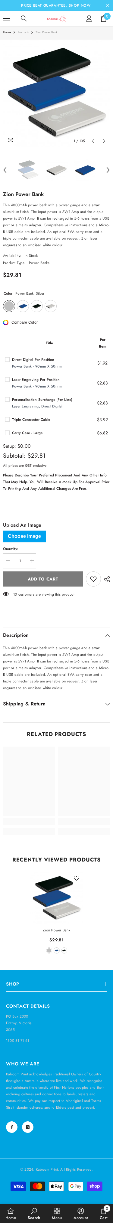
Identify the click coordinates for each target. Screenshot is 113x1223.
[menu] (6, 18)
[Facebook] (11, 1127)
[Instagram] (27, 1127)
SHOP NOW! (80, 5)
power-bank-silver (49, 950)
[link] (29, 821)
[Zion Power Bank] (56, 898)
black (64, 950)
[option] (56, 93)
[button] (93, 141)
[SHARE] (105, 579)
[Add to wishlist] (93, 579)
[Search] (23, 18)
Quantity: (10, 548)
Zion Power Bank (56, 930)
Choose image (24, 536)
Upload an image (22, 525)
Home (7, 32)
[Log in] (89, 18)
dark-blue (57, 950)
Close (107, 5)
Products (23, 32)
